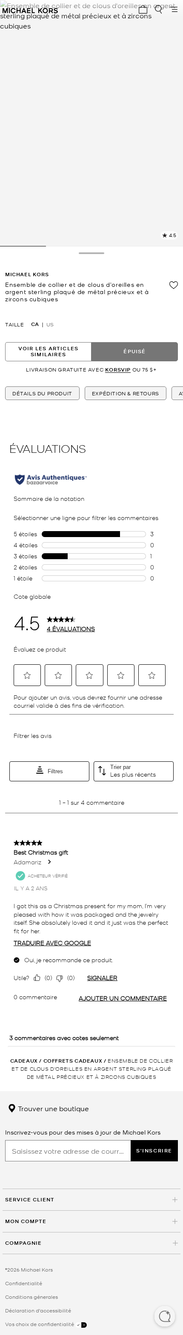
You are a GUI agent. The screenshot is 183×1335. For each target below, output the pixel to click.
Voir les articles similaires (48, 351)
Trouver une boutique (52, 1108)
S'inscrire (154, 1150)
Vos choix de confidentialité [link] (40, 1324)
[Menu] (173, 9)
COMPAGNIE (23, 1242)
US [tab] (50, 324)
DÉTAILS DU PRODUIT (42, 393)
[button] (164, 1317)
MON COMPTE (25, 1221)
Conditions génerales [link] (31, 1296)
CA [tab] (35, 324)
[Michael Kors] (30, 9)
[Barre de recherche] (158, 9)
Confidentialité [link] (23, 1283)
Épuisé (134, 351)
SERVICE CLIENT (29, 1199)
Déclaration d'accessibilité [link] (38, 1310)
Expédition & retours (125, 393)
